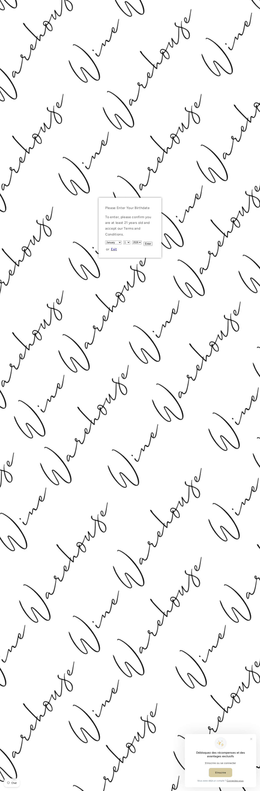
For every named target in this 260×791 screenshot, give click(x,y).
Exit (114, 249)
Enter (148, 243)
